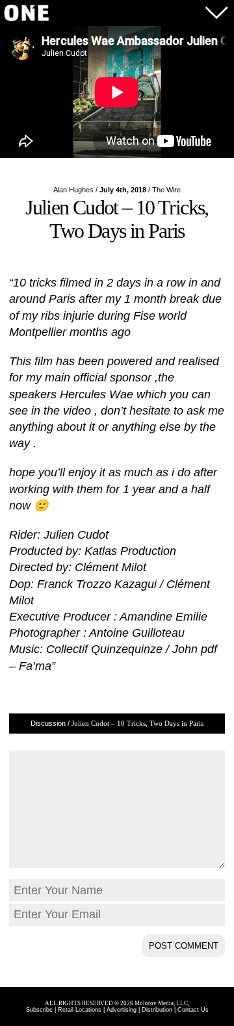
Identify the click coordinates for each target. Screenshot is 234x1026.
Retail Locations (79, 1010)
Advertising (121, 1010)
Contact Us (193, 1010)
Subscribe (39, 1010)
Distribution (157, 1010)
